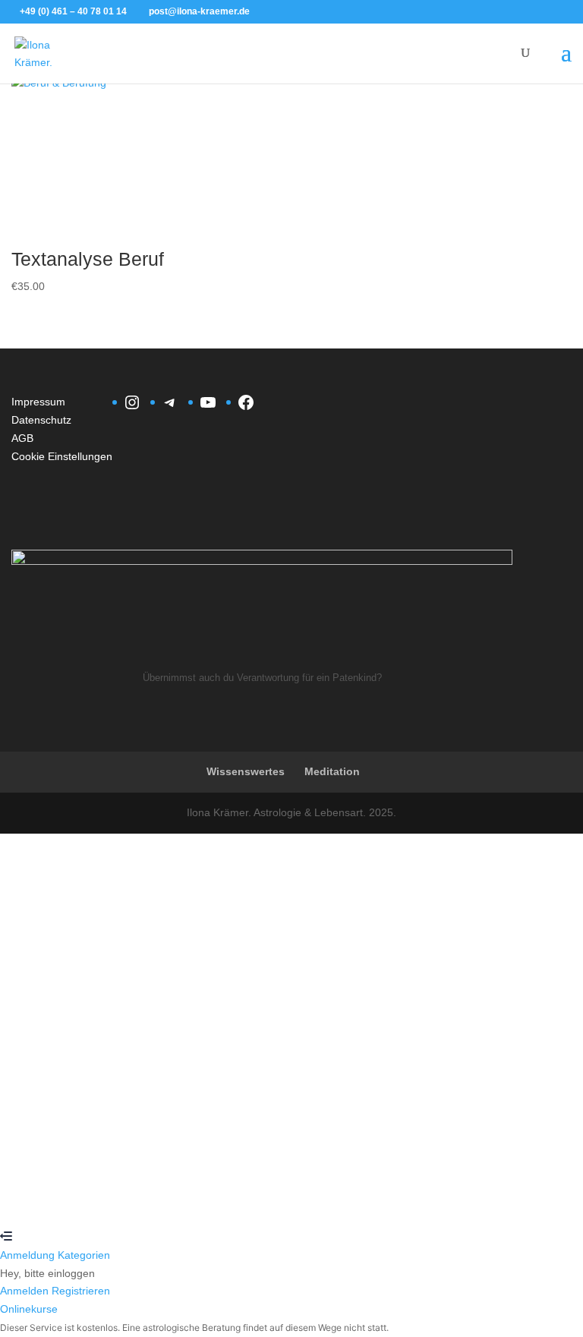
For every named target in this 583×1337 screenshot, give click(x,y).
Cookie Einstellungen (61, 456)
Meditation (332, 771)
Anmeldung (29, 1255)
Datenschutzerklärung (517, 1032)
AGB (22, 438)
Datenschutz (41, 420)
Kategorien (84, 1255)
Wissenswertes (245, 771)
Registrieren (91, 1200)
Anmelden (146, 1200)
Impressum (38, 402)
